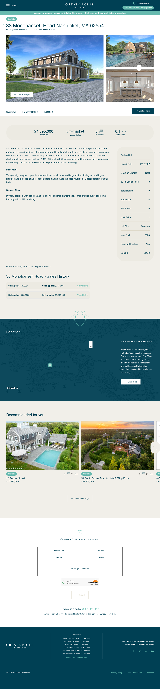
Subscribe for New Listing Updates (138, 7)
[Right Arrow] (156, 449)
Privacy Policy (116, 672)
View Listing (82, 285)
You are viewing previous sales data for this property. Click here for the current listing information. (80, 13)
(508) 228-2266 (90, 609)
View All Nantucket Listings (76, 657)
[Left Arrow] (154, 446)
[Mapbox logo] (12, 388)
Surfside (11, 19)
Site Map (150, 672)
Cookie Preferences (134, 672)
